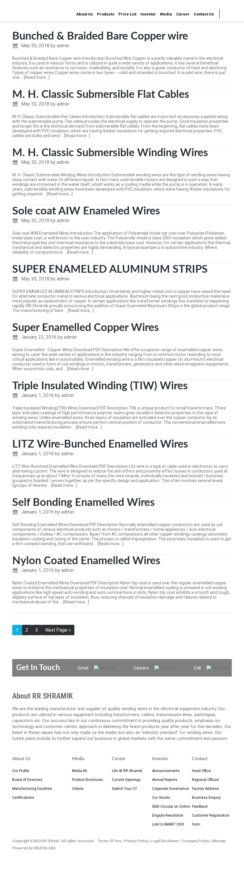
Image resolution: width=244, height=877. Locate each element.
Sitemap (219, 841)
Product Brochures (87, 780)
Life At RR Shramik (127, 771)
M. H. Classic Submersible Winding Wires (110, 153)
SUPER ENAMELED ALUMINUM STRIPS (110, 269)
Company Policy (195, 841)
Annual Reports (164, 780)
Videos (78, 789)
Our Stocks (161, 798)
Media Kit (79, 771)
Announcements (166, 771)
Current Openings (126, 780)
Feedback (200, 806)
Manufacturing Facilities (32, 789)
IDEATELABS (45, 848)
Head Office (201, 771)
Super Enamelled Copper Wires (85, 327)
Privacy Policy (136, 841)
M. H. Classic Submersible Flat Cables (100, 94)
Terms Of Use (109, 841)
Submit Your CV (124, 789)
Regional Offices (205, 780)
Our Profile (20, 771)
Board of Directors (27, 780)
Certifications (23, 798)
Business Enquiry (206, 798)
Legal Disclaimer (165, 841)
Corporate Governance (170, 789)
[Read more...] (37, 77)
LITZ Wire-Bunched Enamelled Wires (100, 444)
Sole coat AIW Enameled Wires (86, 211)
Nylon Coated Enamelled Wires (86, 561)
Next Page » (58, 630)
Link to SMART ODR (168, 824)
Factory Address (205, 789)
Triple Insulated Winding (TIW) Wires (100, 386)
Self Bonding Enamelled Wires (83, 502)
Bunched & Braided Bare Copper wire (100, 36)
